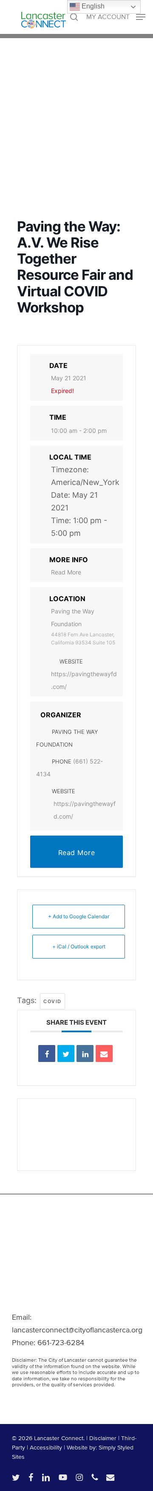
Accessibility (46, 1447)
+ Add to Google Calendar (78, 916)
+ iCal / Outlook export (78, 946)
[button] (115, 16)
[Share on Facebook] (46, 1053)
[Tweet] (65, 1053)
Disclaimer (102, 1438)
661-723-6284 (60, 1342)
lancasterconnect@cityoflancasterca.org (77, 1330)
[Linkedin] (85, 1053)
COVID (52, 1001)
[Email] (104, 1053)
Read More (66, 572)
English (92, 6)
